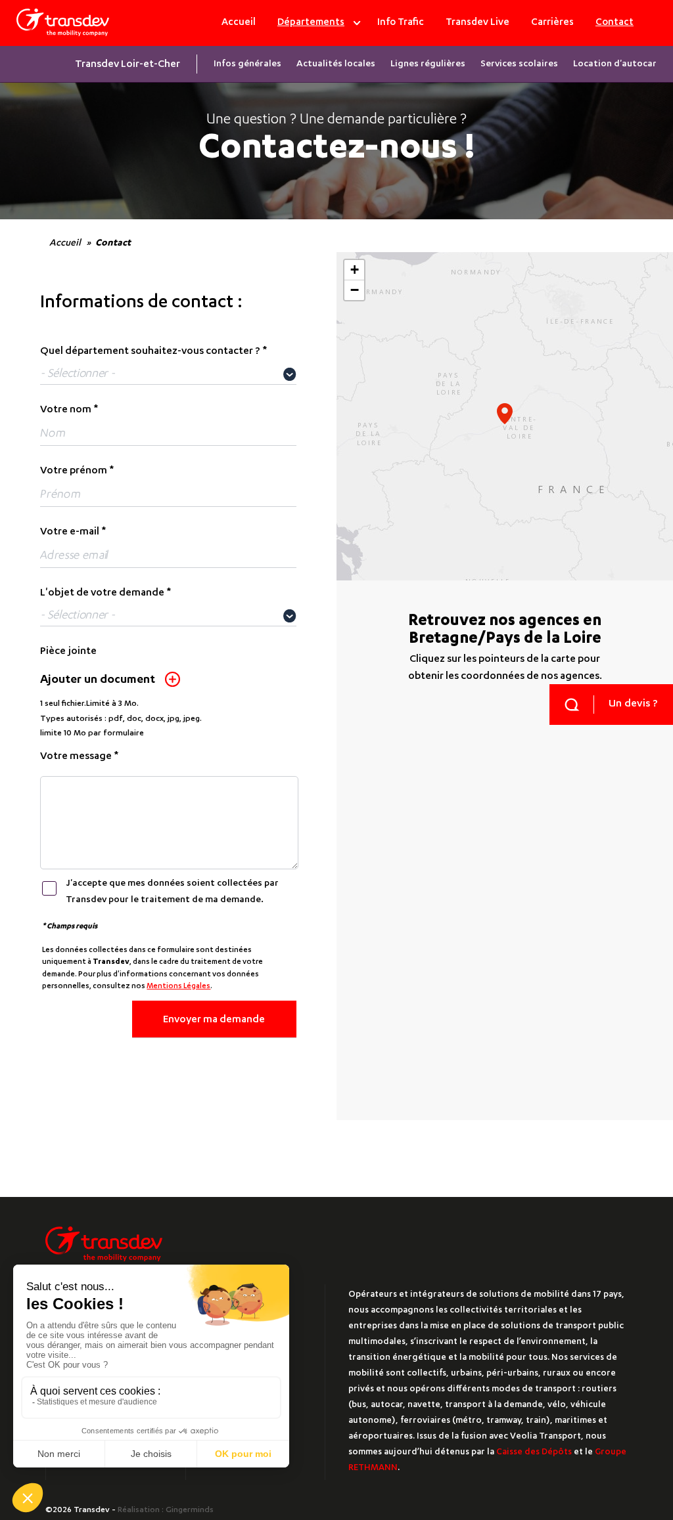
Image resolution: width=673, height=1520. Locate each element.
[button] (505, 413)
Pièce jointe (68, 652)
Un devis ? (633, 704)
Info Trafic (400, 22)
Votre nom (65, 410)
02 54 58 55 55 (455, 916)
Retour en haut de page (627, 1432)
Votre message (76, 757)
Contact (614, 22)
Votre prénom (73, 471)
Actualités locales (335, 64)
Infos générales (247, 64)
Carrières (552, 22)
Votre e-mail (69, 532)
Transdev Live (477, 22)
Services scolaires (519, 64)
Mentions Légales (178, 986)
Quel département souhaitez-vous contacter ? (150, 352)
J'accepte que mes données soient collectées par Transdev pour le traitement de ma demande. (172, 892)
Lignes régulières (427, 64)
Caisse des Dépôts (534, 1453)
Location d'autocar (615, 64)
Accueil (238, 22)
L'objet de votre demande (102, 593)
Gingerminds (190, 1510)
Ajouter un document (97, 680)
